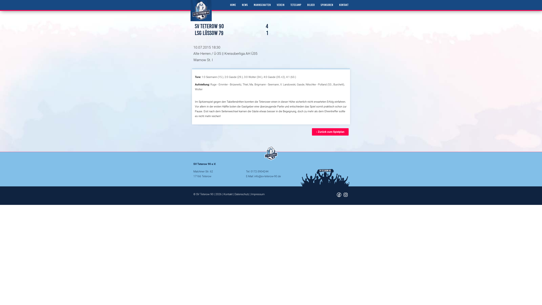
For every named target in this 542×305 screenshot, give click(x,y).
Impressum (258, 194)
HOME (233, 5)
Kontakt (228, 194)
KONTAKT (343, 5)
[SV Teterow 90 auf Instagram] (346, 196)
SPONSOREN (327, 5)
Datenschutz (242, 194)
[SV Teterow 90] (201, 10)
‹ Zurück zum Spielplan (330, 131)
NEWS (245, 5)
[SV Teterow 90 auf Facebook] (339, 196)
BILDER (311, 5)
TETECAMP (295, 5)
